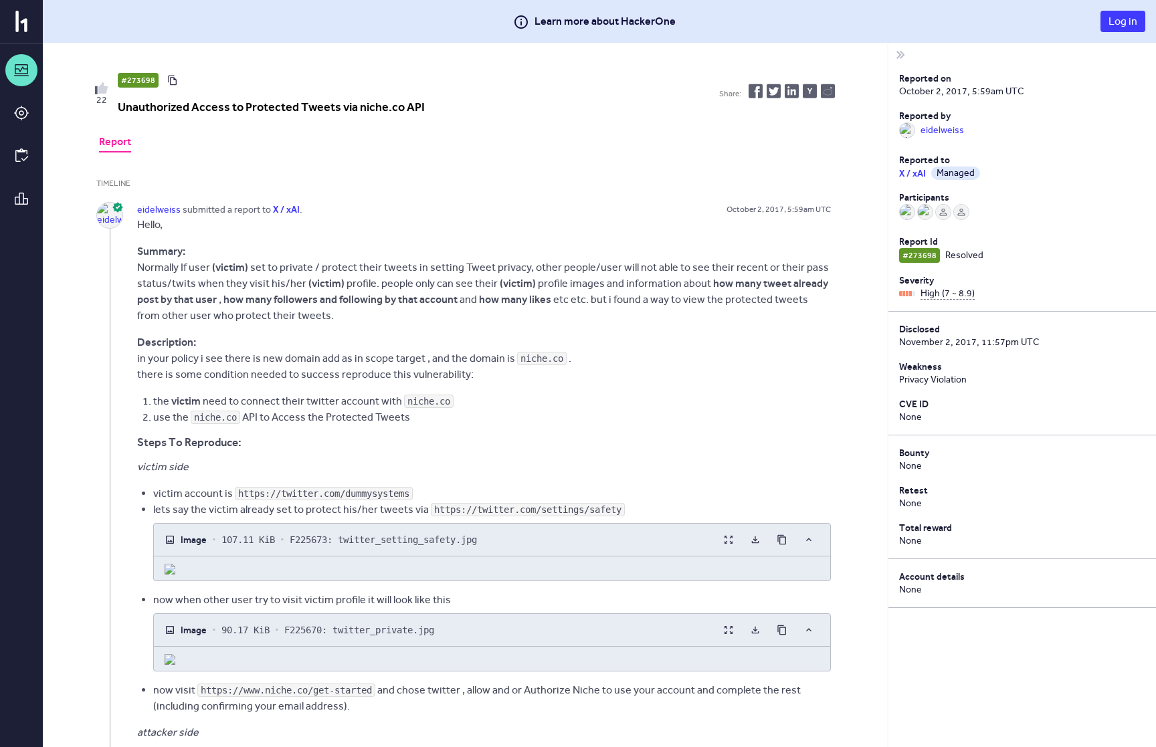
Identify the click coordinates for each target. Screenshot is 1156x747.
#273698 (138, 80)
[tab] (115, 143)
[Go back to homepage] (21, 21)
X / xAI (912, 173)
